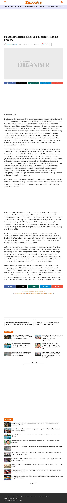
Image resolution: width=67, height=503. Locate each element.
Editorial (43, 7)
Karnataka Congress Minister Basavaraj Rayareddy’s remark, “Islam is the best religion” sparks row (51, 346)
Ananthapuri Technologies (16, 500)
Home (7, 7)
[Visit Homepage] (33, 2)
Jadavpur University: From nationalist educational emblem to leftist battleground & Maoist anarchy (36, 465)
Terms (11, 496)
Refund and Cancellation (30, 496)
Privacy (6, 496)
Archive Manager (12, 44)
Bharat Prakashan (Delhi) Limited (12, 498)
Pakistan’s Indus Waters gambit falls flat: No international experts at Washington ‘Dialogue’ (21, 353)
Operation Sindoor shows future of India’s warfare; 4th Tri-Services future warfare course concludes (20, 345)
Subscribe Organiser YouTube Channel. (33, 292)
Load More (33, 363)
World (20, 7)
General (9, 33)
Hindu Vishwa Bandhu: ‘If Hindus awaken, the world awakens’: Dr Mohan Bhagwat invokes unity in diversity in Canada (51, 354)
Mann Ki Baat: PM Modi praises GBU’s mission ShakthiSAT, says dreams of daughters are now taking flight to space (37, 477)
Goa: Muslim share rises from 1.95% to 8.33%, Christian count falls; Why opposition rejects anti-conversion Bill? (36, 459)
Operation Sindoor (31, 7)
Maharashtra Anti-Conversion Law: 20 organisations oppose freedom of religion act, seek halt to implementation (52, 337)
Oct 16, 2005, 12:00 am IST (26, 44)
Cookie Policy (19, 496)
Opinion (58, 7)
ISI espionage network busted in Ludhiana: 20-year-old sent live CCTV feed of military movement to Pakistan (21, 337)
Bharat (13, 7)
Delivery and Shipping (44, 496)
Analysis (51, 7)
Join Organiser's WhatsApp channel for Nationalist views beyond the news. (33, 293)
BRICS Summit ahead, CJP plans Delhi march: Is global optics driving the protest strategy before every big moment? (36, 471)
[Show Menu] (5, 2)
